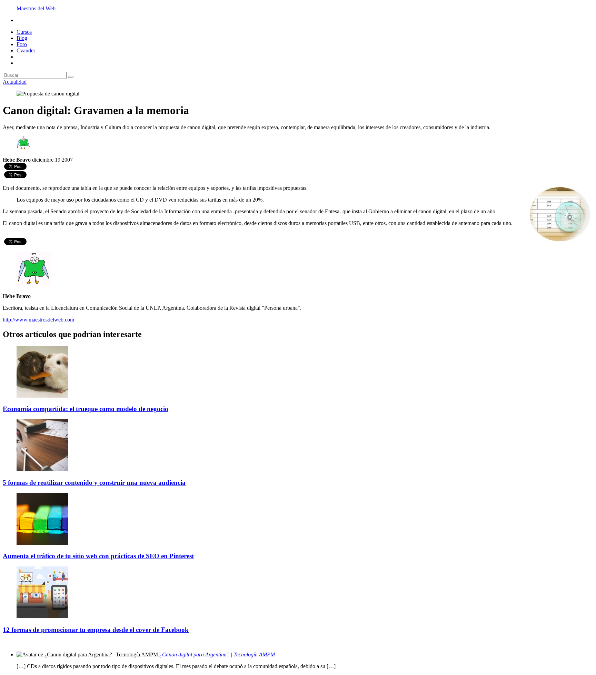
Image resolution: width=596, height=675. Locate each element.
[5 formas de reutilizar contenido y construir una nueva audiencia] (42, 469)
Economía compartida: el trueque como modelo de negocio (85, 408)
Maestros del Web (36, 8)
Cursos (24, 32)
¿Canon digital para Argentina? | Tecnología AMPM (217, 654)
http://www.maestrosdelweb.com (38, 320)
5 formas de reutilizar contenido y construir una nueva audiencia (94, 482)
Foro (22, 44)
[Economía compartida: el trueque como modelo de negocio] (42, 396)
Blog (22, 38)
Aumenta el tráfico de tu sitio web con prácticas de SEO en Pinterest (98, 556)
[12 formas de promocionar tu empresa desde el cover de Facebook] (42, 616)
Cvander (26, 50)
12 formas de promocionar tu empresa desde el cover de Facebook (96, 629)
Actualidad (15, 82)
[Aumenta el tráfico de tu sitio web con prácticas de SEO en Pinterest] (42, 543)
